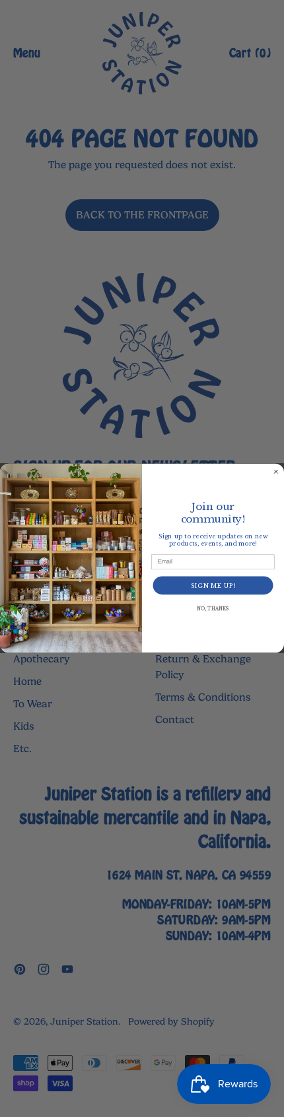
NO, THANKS (213, 609)
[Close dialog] (275, 472)
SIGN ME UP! (213, 585)
